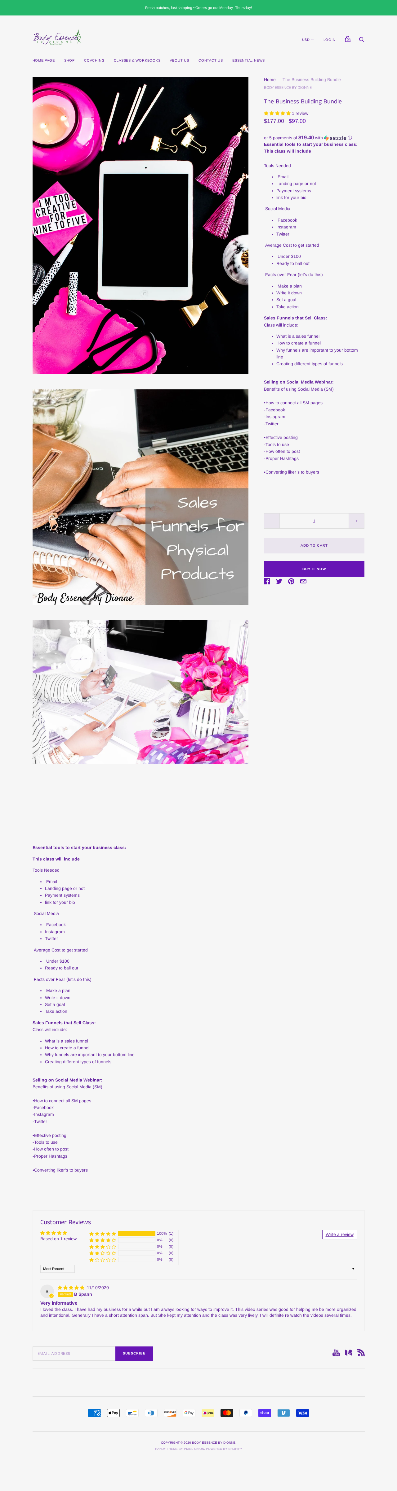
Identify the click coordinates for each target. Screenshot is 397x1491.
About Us (179, 60)
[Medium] (348, 1353)
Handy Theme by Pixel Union (179, 1448)
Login (329, 39)
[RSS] (361, 1353)
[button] (278, 113)
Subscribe (134, 1353)
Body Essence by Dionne (288, 87)
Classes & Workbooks (137, 60)
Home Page (44, 60)
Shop (69, 60)
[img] (72, 1287)
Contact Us (210, 60)
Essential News (248, 60)
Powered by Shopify (224, 1448)
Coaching (94, 60)
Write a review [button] (340, 1234)
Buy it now (314, 569)
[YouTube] (336, 1353)
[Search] (362, 41)
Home (270, 79)
